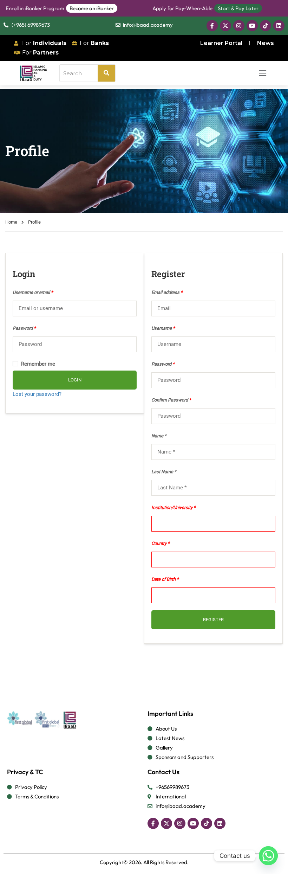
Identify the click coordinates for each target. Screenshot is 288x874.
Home (11, 222)
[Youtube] (252, 25)
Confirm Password (171, 400)
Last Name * (163, 471)
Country (158, 543)
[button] (262, 72)
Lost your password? (37, 394)
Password (24, 328)
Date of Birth (163, 579)
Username (163, 328)
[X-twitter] (225, 25)
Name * (158, 435)
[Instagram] (238, 25)
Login (74, 380)
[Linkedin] (278, 25)
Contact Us (163, 772)
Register (213, 619)
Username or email (33, 292)
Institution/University (171, 507)
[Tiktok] (265, 25)
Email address (167, 292)
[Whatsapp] (268, 855)
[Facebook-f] (212, 25)
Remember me (37, 364)
